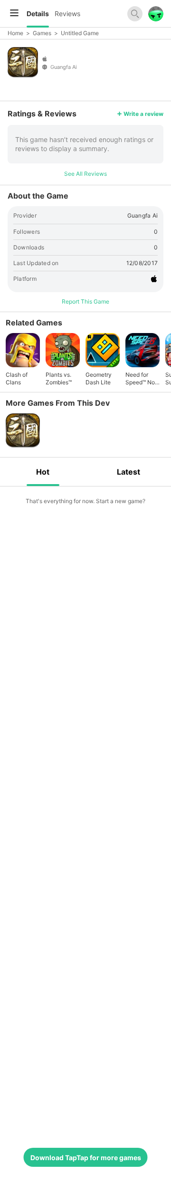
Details (38, 14)
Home (15, 33)
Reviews (67, 14)
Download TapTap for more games (85, 1157)
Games (42, 33)
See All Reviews (85, 173)
